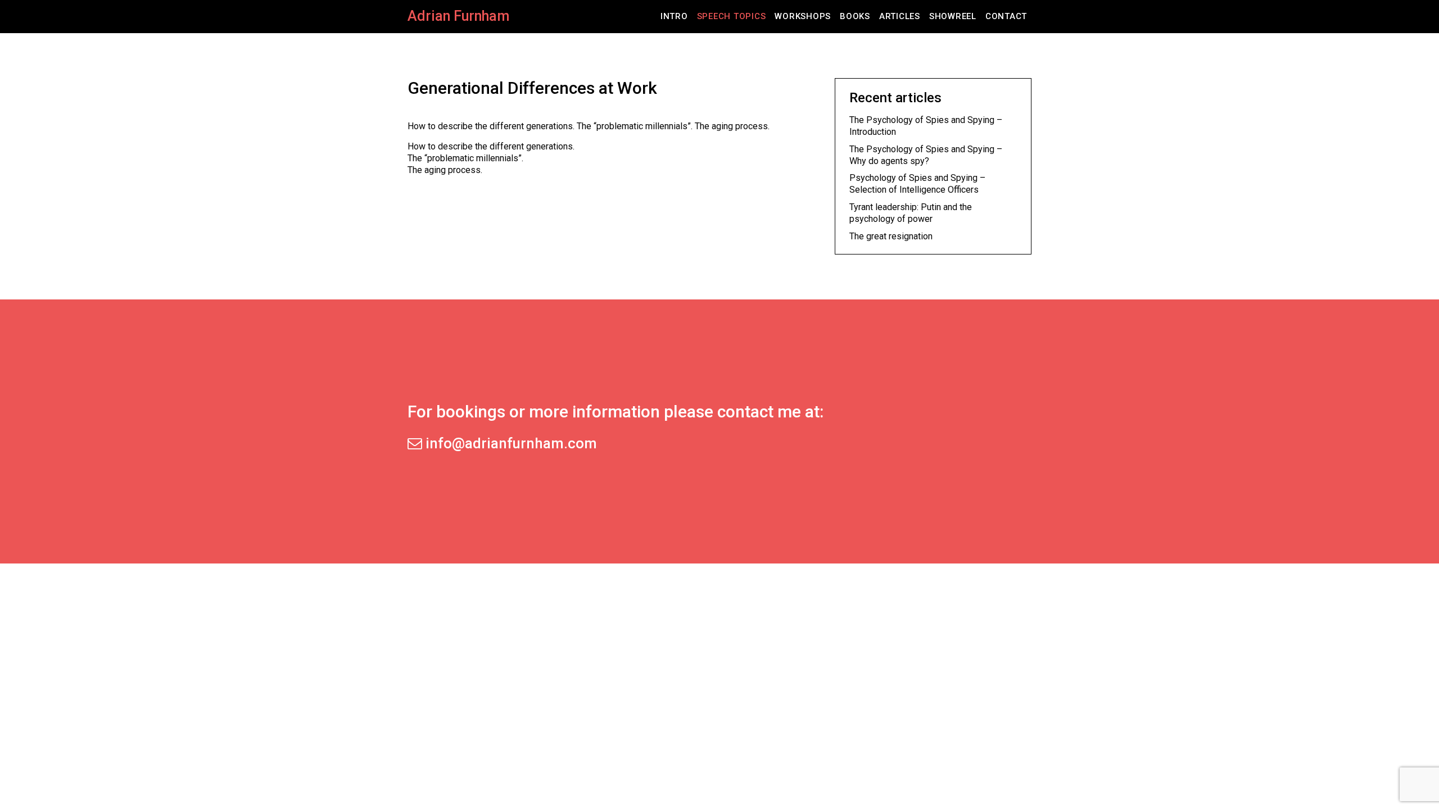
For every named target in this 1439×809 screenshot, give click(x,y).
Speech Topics (731, 16)
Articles (899, 16)
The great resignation (891, 236)
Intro (674, 16)
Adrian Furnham (458, 16)
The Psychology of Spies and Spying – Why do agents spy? (925, 155)
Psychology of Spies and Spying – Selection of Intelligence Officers (917, 183)
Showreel (952, 16)
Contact (1006, 16)
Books (855, 16)
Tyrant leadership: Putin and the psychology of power (910, 213)
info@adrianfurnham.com (509, 443)
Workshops (803, 16)
